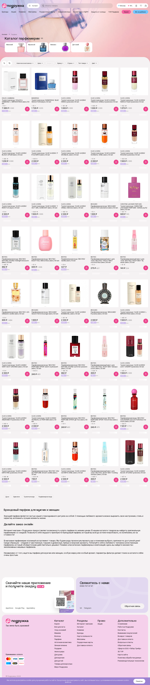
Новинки (80, 630)
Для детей (58, 661)
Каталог (80, 627)
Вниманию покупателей (127, 633)
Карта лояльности (84, 636)
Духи (7, 496)
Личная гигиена (60, 645)
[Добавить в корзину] (27, 109)
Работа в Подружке (126, 627)
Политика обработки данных (129, 658)
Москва (122, 6)
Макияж (57, 633)
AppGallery (30, 608)
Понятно (139, 681)
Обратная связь (132, 606)
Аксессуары (59, 652)
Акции (100, 624)
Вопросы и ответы (125, 642)
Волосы (57, 636)
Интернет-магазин (85, 624)
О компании (122, 624)
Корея (57, 624)
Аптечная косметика (62, 642)
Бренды (80, 633)
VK (81, 608)
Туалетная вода (29, 496)
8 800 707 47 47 (86, 586)
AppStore (9, 608)
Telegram (87, 608)
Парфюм (57, 639)
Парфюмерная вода (45, 496)
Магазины (81, 639)
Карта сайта (123, 655)
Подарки (57, 648)
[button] (9, 63)
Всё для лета (59, 627)
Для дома (58, 655)
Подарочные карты (85, 642)
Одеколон (16, 496)
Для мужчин (59, 658)
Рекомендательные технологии (131, 661)
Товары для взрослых (63, 664)
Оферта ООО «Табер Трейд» (129, 648)
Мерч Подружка (61, 667)
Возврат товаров (125, 636)
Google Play (20, 608)
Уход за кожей (60, 630)
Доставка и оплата (84, 645)
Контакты (122, 630)
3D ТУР (120, 652)
